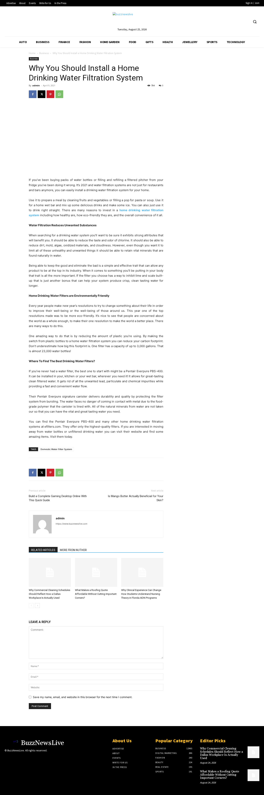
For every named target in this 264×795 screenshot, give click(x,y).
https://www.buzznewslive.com (71, 523)
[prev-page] (31, 605)
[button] (254, 21)
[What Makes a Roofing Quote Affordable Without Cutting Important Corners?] (96, 572)
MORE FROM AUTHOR (73, 550)
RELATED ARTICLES (43, 550)
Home (32, 53)
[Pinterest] (50, 94)
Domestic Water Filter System (56, 449)
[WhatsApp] (59, 94)
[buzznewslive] (132, 19)
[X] (41, 94)
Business (44, 53)
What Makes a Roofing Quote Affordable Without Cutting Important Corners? (96, 594)
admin (36, 85)
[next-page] (37, 605)
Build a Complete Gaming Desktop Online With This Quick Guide (58, 498)
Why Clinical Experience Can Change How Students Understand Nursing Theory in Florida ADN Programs (141, 594)
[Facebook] (33, 94)
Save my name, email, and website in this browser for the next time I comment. (82, 697)
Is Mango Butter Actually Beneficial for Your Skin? (135, 498)
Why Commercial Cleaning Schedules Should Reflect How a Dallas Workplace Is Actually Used (49, 594)
